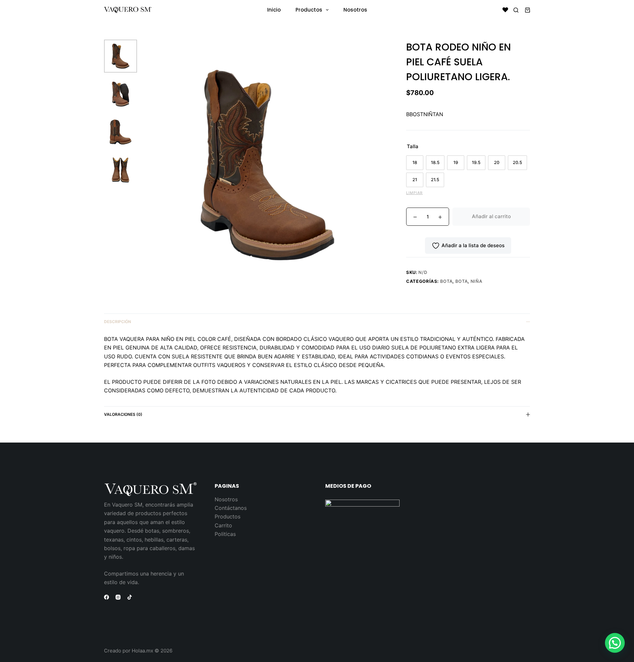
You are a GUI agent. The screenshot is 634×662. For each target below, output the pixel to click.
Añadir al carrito (491, 216)
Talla (412, 146)
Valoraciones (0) (123, 414)
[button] (615, 643)
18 (414, 162)
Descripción (117, 321)
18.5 (435, 162)
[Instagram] (118, 597)
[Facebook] (106, 597)
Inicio (274, 9)
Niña (476, 281)
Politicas (225, 534)
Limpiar (414, 192)
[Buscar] (515, 10)
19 (455, 162)
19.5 (476, 162)
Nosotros (355, 9)
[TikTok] (129, 597)
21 (414, 179)
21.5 (435, 179)
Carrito (223, 525)
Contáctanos (231, 508)
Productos (309, 9)
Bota (446, 281)
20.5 (517, 162)
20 (496, 162)
